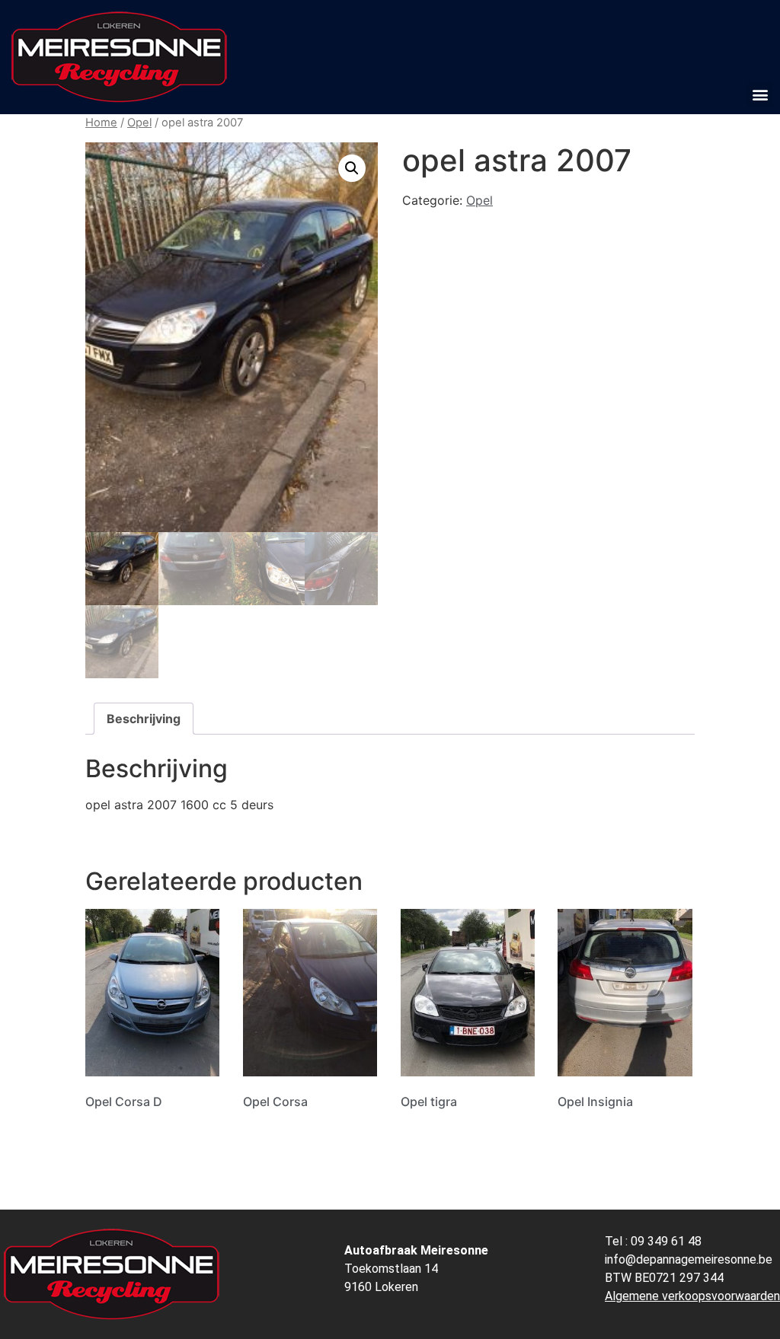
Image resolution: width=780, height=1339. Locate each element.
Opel (139, 122)
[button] (759, 94)
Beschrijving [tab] (144, 718)
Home (101, 122)
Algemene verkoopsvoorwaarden (692, 1296)
